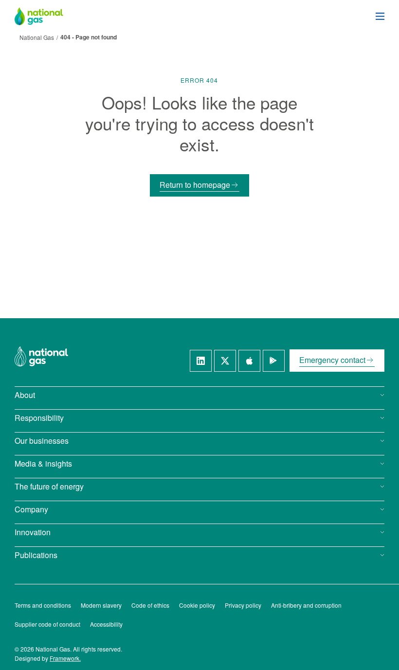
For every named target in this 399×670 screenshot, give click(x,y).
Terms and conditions (43, 605)
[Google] (274, 361)
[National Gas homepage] (46, 16)
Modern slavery (101, 605)
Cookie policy (197, 605)
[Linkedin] (201, 361)
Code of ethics (150, 605)
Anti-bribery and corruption (306, 605)
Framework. (65, 658)
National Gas (36, 37)
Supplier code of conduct (47, 624)
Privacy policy (243, 605)
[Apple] (249, 361)
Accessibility (106, 624)
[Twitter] (225, 361)
